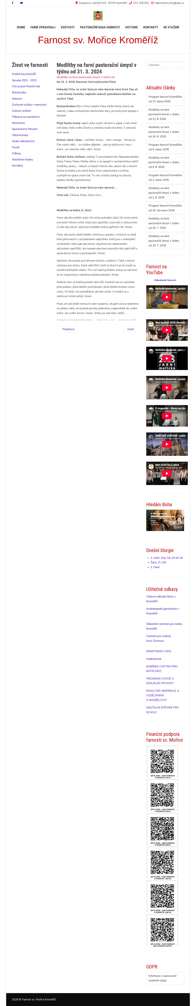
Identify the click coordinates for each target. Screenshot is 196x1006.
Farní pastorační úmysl (80, 319)
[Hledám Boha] (165, 520)
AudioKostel (153, 659)
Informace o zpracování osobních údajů (162, 978)
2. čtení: (155, 567)
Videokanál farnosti (165, 280)
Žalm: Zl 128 (158, 562)
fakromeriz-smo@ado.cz (169, 3)
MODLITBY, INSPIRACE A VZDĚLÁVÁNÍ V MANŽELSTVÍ (162, 695)
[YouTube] (21, 3)
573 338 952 (141, 3)
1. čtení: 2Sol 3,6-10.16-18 (167, 558)
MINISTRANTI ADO (158, 651)
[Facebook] (12, 3)
